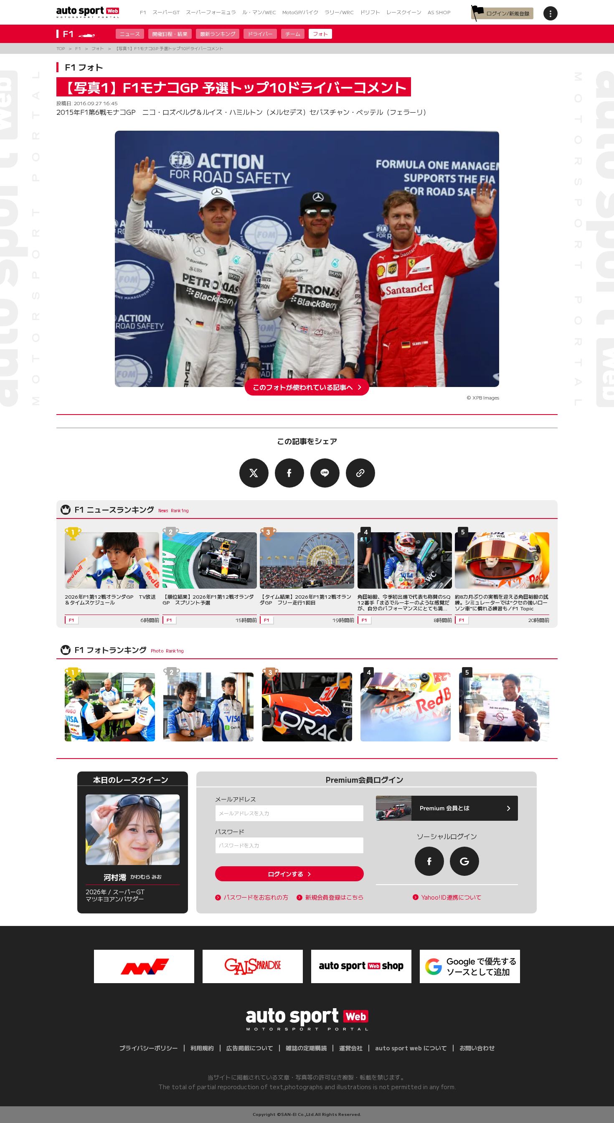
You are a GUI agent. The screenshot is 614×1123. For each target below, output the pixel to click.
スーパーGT (166, 11)
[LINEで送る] (325, 473)
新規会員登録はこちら (334, 897)
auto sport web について (411, 1048)
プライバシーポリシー (148, 1048)
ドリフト (370, 11)
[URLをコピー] (360, 473)
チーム (292, 33)
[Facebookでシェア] (289, 473)
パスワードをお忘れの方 (256, 897)
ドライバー (260, 33)
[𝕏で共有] (254, 473)
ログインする (285, 874)
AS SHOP (439, 11)
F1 (143, 11)
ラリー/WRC (339, 11)
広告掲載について (249, 1048)
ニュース (130, 33)
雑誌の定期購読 (306, 1048)
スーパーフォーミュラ (211, 11)
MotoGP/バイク (300, 11)
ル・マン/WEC (259, 11)
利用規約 (202, 1048)
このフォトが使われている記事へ (303, 387)
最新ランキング (217, 33)
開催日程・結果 (170, 33)
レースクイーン (403, 11)
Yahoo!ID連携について (451, 897)
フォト (320, 33)
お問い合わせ (477, 1048)
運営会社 (351, 1048)
